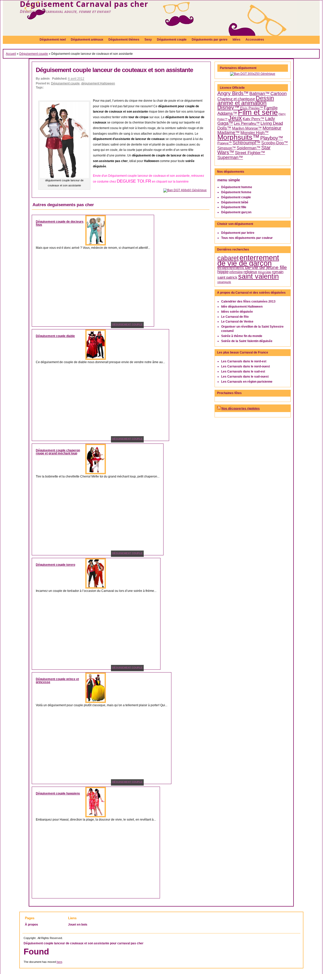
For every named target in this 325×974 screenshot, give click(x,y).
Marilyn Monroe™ (247, 128)
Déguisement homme (236, 187)
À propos (31, 924)
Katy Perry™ (253, 119)
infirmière (236, 272)
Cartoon (278, 93)
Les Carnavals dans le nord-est (243, 361)
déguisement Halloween (98, 83)
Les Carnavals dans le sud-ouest (245, 376)
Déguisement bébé (234, 202)
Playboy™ (271, 138)
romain (277, 272)
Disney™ (228, 107)
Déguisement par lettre (237, 233)
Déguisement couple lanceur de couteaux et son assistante (114, 69)
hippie (223, 271)
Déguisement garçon (236, 212)
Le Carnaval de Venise (237, 321)
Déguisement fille (233, 207)
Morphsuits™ (238, 137)
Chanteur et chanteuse (236, 99)
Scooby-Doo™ (274, 143)
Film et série (258, 112)
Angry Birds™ (233, 93)
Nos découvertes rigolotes (240, 408)
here (59, 961)
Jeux (235, 118)
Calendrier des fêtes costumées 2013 (248, 301)
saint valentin (258, 276)
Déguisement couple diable (55, 336)
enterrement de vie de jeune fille (252, 267)
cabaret (228, 257)
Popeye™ (224, 143)
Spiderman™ (249, 148)
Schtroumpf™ (247, 142)
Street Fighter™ (250, 152)
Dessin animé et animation (245, 101)
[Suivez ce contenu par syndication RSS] (219, 408)
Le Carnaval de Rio (235, 316)
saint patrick (227, 277)
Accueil (11, 54)
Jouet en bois (77, 924)
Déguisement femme (236, 192)
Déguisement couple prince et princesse (57, 680)
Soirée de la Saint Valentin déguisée (246, 341)
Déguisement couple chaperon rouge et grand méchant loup (58, 452)
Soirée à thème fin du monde (241, 336)
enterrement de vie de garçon (248, 260)
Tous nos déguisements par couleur (247, 238)
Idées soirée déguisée (237, 311)
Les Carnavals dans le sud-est (243, 371)
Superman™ (230, 157)
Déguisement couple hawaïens (58, 793)
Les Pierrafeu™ (247, 123)
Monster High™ (254, 133)
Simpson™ (226, 148)
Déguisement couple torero (55, 564)
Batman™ (259, 93)
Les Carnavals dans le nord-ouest (245, 366)
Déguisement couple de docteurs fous (60, 223)
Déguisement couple (33, 54)
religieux (250, 272)
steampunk (224, 282)
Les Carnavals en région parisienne (246, 381)
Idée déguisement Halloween (242, 306)
